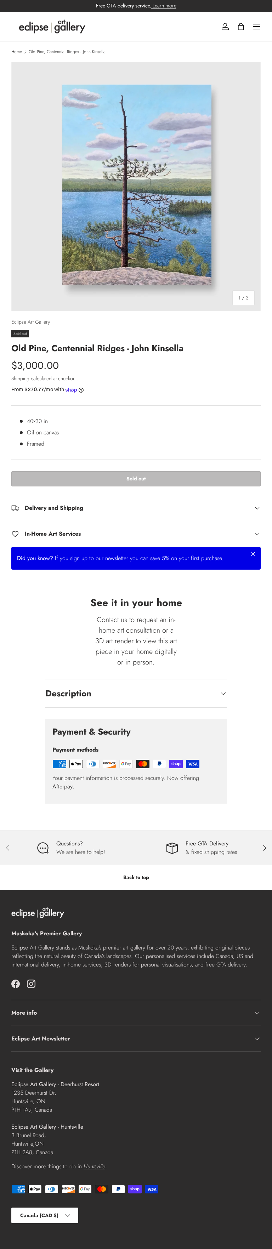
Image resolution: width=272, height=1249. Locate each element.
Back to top (136, 877)
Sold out (136, 478)
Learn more (163, 5)
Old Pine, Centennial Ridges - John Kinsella (67, 52)
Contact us (112, 620)
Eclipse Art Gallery (30, 321)
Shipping (20, 378)
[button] (241, 26)
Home (16, 52)
